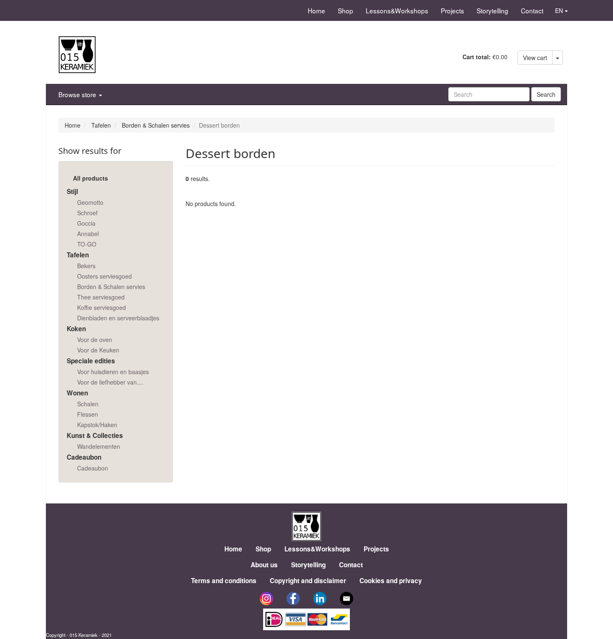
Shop (345, 10)
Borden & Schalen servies (156, 125)
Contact (532, 10)
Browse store (78, 94)
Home (316, 10)
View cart (535, 57)
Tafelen (101, 125)
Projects (452, 10)
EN (560, 10)
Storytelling (492, 10)
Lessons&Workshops (397, 10)
